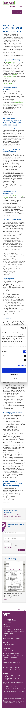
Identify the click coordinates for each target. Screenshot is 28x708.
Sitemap (5, 704)
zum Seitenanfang (20, 610)
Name (5, 530)
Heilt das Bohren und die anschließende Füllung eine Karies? (13, 632)
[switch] (24, 356)
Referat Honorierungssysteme (10, 75)
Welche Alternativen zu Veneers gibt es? (13, 667)
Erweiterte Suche (8, 547)
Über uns (5, 701)
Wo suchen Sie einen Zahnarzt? (11, 536)
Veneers (5, 665)
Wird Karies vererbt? (8, 644)
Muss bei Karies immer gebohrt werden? (13, 629)
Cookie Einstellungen (8, 702)
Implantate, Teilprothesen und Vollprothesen (11, 679)
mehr (5, 599)
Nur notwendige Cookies (14, 378)
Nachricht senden (7, 83)
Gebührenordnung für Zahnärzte (13, 62)
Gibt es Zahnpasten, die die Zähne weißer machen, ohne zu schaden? (13, 656)
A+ (6, 12)
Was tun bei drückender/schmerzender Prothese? (13, 683)
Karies (4, 635)
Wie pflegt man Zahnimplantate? (11, 676)
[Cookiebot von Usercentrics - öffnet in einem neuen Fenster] (20, 328)
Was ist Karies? (7, 626)
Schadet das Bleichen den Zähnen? (12, 662)
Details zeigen (20, 365)
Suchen (22, 550)
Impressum (17, 702)
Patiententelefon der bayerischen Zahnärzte (13, 103)
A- (4, 12)
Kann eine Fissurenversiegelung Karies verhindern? (13, 641)
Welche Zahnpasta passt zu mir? (11, 653)
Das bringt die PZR (8, 650)
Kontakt (15, 701)
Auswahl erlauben (14, 374)
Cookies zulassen (14, 369)
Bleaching (5, 659)
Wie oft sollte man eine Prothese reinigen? (14, 689)
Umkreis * (6, 541)
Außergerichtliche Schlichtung (13, 516)
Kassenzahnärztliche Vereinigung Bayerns (14, 101)
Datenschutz (21, 701)
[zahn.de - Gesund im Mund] (12, 4)
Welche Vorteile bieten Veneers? (11, 670)
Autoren (11, 701)
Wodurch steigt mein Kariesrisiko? (12, 638)
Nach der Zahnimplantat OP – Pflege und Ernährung (13, 692)
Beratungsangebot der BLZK (12, 515)
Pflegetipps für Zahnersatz (10, 686)
